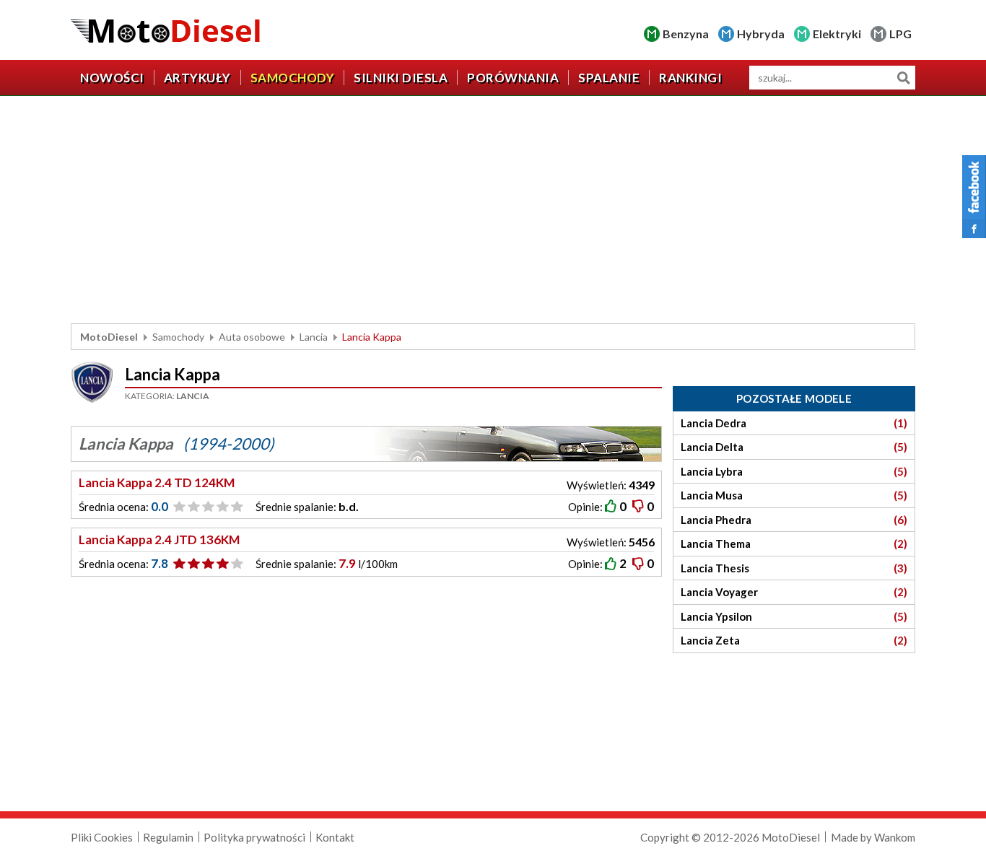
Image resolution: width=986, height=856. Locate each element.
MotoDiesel (109, 337)
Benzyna (686, 33)
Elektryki (837, 33)
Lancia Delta (794, 446)
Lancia (314, 337)
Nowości (112, 77)
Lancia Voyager (794, 591)
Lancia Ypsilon (794, 616)
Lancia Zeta (794, 640)
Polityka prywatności (254, 837)
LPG (900, 33)
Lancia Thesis (794, 568)
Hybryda (761, 33)
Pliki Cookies (102, 837)
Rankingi (690, 77)
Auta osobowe (252, 337)
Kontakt (334, 837)
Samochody (292, 77)
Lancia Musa (794, 495)
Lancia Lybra (794, 471)
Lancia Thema (794, 543)
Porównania (513, 77)
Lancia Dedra (794, 422)
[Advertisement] (493, 211)
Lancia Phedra (794, 519)
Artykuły (197, 77)
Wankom (894, 837)
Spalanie (609, 77)
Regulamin (168, 837)
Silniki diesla (401, 77)
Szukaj (903, 77)
